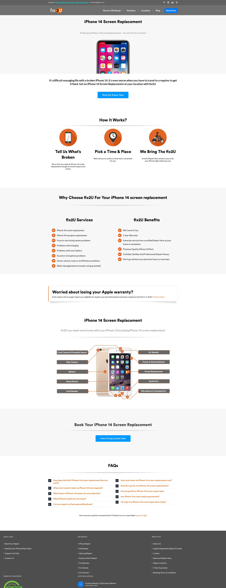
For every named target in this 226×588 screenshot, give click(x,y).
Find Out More (158, 297)
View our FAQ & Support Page (64, 2)
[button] (79, 481)
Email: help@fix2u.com (97, 2)
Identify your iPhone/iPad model (18, 548)
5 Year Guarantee (160, 568)
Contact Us (9, 558)
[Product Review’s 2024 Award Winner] (81, 584)
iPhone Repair (85, 544)
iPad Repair (83, 548)
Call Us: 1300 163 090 (81, 2)
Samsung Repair (85, 553)
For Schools (83, 568)
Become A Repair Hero (162, 558)
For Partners (84, 572)
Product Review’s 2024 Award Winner (100, 583)
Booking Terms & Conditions (164, 572)
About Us (157, 544)
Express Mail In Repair (88, 558)
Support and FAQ (12, 553)
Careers (156, 553)
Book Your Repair (12, 544)
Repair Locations (160, 563)
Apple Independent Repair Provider (167, 548)
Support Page (140, 515)
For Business (84, 563)
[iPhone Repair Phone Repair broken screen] (68, 129)
